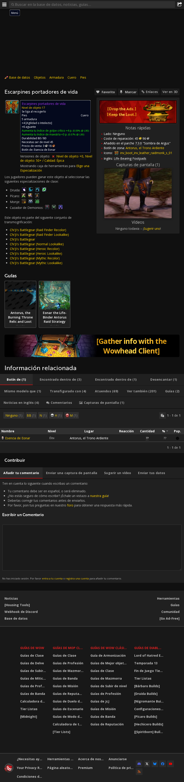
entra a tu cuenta (52, 578)
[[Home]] (8, 771)
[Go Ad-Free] (170, 618)
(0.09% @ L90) (80, 130)
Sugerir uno (152, 228)
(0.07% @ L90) (76, 134)
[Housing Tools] (17, 605)
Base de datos (19, 77)
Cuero (72, 77)
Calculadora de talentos (33, 701)
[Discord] (139, 763)
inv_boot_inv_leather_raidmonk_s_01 (145, 153)
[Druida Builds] (146, 693)
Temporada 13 (146, 663)
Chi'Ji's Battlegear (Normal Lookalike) (37, 244)
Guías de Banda (32, 693)
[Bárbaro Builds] (147, 686)
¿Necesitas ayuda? (30, 759)
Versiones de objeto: (35, 156)
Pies (83, 77)
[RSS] (139, 771)
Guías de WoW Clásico (109, 648)
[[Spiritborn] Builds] (149, 732)
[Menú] (4, 4)
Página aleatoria (60, 768)
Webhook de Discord (21, 612)
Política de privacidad (122, 768)
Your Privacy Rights (30, 768)
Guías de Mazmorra (68, 671)
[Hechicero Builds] (148, 724)
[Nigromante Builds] (149, 701)
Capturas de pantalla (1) (138, 164)
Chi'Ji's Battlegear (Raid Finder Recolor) (38, 230)
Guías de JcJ (99, 701)
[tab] (16, 379)
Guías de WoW (32, 648)
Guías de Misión (65, 686)
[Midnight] (28, 716)
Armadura (56, 77)
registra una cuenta (77, 578)
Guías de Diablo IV (149, 648)
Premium (85, 768)
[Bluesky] (154, 763)
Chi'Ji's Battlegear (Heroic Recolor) (34, 249)
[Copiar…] (162, 415)
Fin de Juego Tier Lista (149, 671)
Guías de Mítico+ (33, 678)
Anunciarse (118, 759)
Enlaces (152, 92)
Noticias (11, 598)
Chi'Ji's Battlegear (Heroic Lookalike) (36, 253)
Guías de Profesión (33, 686)
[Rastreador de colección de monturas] (92, 346)
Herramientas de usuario (60, 759)
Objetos (40, 77)
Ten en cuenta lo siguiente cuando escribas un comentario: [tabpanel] (67, 530)
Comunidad (170, 612)
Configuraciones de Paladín (149, 709)
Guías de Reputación (69, 693)
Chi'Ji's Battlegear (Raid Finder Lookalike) (39, 234)
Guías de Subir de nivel (33, 671)
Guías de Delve (32, 663)
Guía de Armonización (108, 655)
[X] (147, 763)
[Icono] (12, 107)
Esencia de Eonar (17, 438)
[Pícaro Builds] (145, 716)
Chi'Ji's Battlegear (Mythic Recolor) (35, 258)
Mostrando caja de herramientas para (48, 166)
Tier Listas (28, 709)
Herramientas (168, 598)
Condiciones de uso (30, 776)
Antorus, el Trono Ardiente (89, 438)
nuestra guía (99, 496)
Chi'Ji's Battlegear (22, 239)
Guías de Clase (32, 655)
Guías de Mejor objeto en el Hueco (109, 663)
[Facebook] (162, 763)
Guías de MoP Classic (69, 648)
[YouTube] (170, 763)
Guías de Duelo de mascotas (69, 701)
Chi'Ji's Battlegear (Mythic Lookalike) (36, 263)
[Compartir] (179, 4)
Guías (175, 605)
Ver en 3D (170, 92)
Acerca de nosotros (91, 759)
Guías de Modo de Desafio (69, 716)
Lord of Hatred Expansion (149, 655)
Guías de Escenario (68, 709)
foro (70, 505)
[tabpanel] (92, 431)
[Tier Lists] (61, 732)
